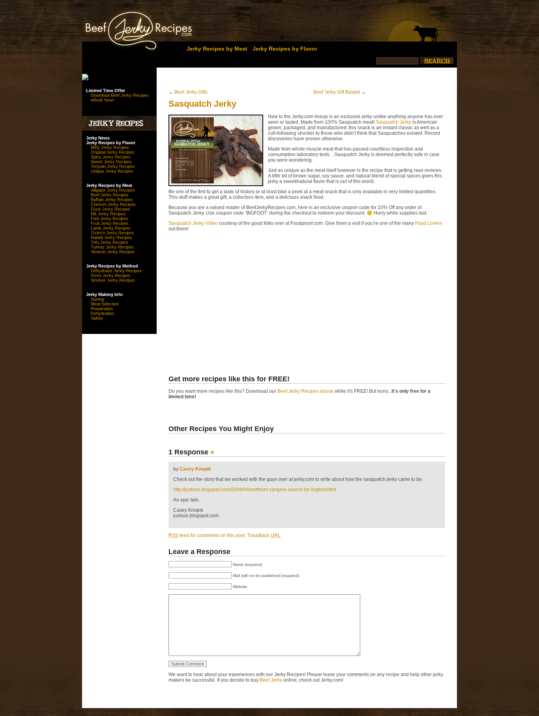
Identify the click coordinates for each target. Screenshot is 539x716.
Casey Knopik (195, 469)
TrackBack (264, 535)
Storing (97, 299)
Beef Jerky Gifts (191, 92)
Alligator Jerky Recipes (113, 190)
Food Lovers (428, 223)
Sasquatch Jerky (202, 104)
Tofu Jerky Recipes (109, 242)
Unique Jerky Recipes (112, 171)
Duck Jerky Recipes (110, 209)
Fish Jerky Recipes (109, 218)
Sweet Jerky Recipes (111, 161)
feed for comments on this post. (207, 535)
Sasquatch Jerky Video (193, 223)
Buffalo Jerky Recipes (112, 199)
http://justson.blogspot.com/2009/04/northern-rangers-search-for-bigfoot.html (254, 489)
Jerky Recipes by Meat (217, 48)
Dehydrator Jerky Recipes (116, 270)
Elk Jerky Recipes (108, 213)
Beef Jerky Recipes (110, 194)
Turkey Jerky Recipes (112, 247)
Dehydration (102, 313)
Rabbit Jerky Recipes (111, 237)
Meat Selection (105, 303)
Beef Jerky (271, 680)
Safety (97, 318)
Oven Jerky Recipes (111, 275)
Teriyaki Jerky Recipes (113, 166)
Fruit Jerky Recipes (110, 223)
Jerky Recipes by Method (112, 266)
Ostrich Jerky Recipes (112, 232)
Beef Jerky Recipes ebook (305, 391)
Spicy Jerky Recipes (111, 157)
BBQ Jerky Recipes (110, 147)
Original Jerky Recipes (113, 152)
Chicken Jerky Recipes (113, 204)
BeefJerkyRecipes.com (124, 28)
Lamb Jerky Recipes (111, 228)
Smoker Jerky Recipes (113, 280)
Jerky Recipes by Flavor (285, 48)
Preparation (102, 308)
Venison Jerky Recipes (113, 251)
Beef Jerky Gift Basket (336, 92)
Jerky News (98, 138)
